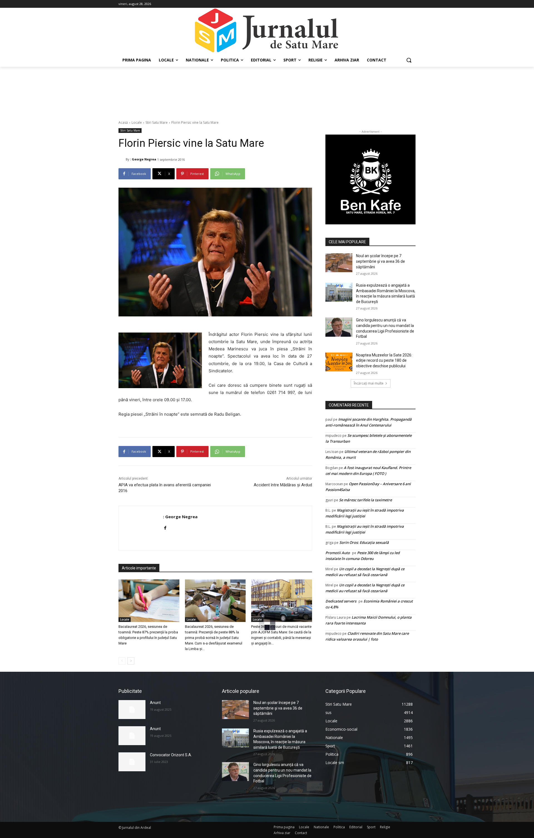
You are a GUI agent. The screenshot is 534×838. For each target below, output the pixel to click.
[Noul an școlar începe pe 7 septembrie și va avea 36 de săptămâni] (338, 262)
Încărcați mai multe (369, 383)
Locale (137, 122)
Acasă (123, 122)
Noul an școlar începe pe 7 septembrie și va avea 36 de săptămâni (380, 261)
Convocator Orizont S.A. (171, 755)
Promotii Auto (337, 552)
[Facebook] (165, 527)
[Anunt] (131, 709)
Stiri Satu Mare (156, 122)
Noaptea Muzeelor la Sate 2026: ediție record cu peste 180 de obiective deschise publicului (384, 360)
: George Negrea (143, 159)
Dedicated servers (340, 601)
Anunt (155, 702)
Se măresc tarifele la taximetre (365, 499)
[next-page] (130, 661)
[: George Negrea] (122, 159)
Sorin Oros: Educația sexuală (364, 542)
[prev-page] (121, 661)
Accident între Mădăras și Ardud (283, 484)
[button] (409, 60)
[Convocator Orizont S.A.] (131, 761)
